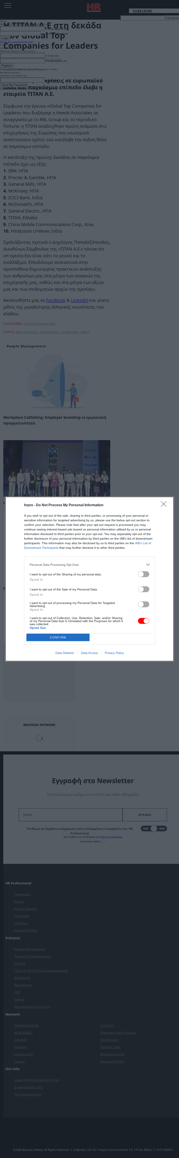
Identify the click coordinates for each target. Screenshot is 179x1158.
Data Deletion (64, 653)
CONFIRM (58, 637)
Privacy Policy (114, 653)
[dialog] (89, 579)
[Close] (165, 505)
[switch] (143, 574)
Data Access (89, 653)
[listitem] (89, 564)
